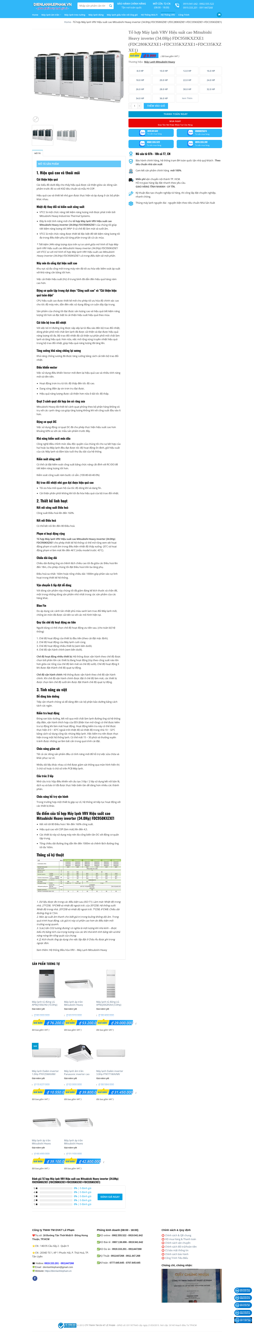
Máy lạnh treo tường (74, 14)
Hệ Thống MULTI (149, 14)
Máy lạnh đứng (96, 14)
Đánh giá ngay (110, 1196)
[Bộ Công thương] (66, 1325)
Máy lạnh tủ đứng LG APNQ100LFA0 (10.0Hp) (44, 1003)
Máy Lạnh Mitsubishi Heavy (92, 950)
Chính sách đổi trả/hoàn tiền (181, 1246)
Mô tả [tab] (37, 153)
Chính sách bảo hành (176, 1254)
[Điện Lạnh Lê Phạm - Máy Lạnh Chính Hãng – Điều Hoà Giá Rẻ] (52, 5)
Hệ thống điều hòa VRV (62, 950)
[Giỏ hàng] (219, 14)
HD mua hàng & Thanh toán (180, 1239)
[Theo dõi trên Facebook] (34, 1278)
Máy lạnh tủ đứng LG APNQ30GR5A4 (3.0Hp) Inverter (108, 1004)
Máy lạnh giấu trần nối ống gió (122, 14)
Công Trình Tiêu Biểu (176, 1258)
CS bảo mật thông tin (176, 1250)
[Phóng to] (36, 119)
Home (35, 14)
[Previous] (37, 76)
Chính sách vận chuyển (177, 1242)
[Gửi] (110, 5)
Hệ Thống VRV (168, 14)
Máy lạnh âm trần (50, 14)
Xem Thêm (187, 98)
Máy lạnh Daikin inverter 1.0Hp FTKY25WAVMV (45, 1073)
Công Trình (183, 14)
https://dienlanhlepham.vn (58, 1271)
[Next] (120, 76)
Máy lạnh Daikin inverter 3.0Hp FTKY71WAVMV (109, 1073)
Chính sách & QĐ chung (178, 1235)
